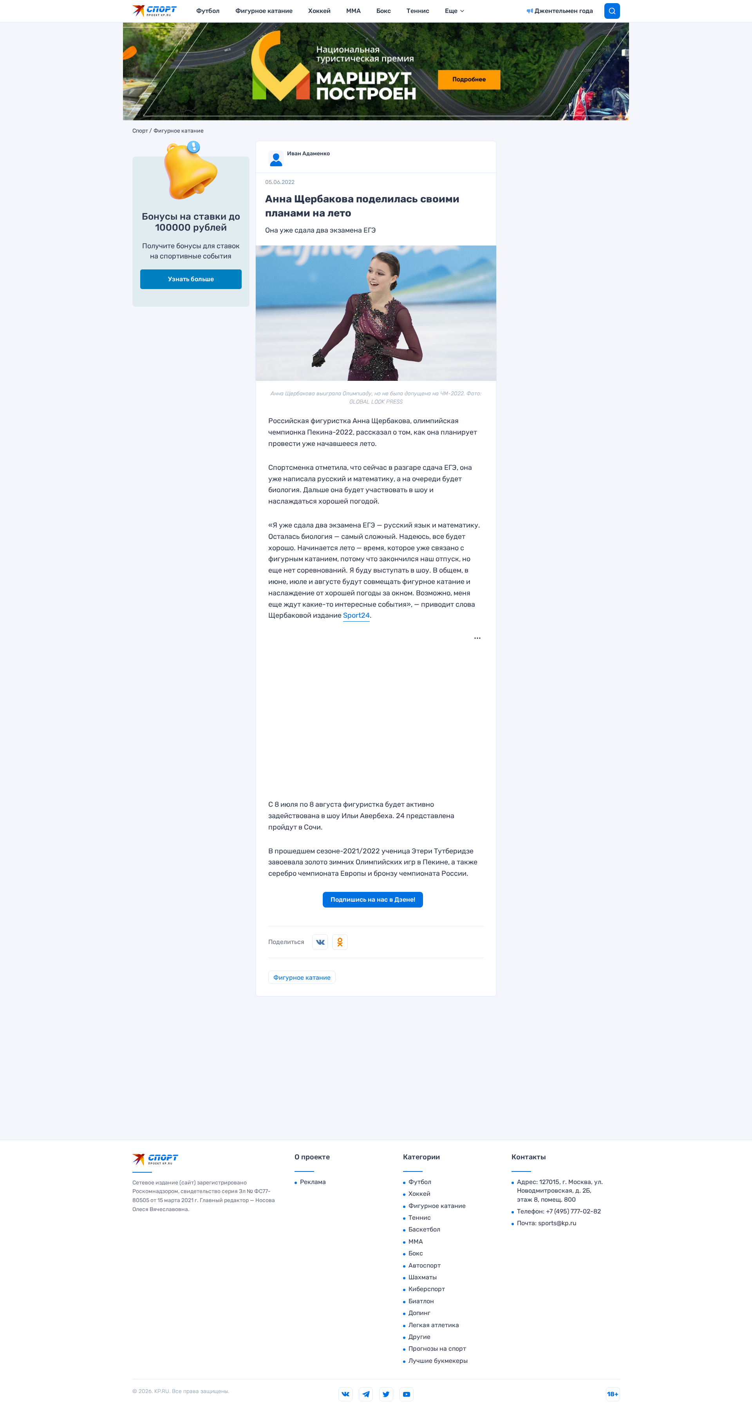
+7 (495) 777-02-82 (573, 1211)
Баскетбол (424, 1229)
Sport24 (356, 615)
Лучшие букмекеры (438, 1360)
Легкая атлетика (434, 1325)
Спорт (140, 131)
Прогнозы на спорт (437, 1348)
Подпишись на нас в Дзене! (373, 899)
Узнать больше (191, 279)
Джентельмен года (564, 11)
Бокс (383, 11)
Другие (419, 1337)
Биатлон (421, 1301)
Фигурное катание (264, 11)
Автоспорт (425, 1265)
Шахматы (423, 1277)
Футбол (208, 11)
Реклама (313, 1182)
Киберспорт (427, 1289)
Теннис (418, 11)
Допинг (419, 1313)
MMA (353, 11)
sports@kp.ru (557, 1223)
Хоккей (319, 11)
